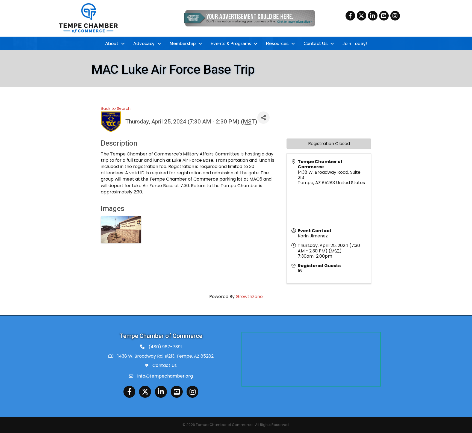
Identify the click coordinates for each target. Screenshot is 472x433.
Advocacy (144, 43)
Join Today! (355, 43)
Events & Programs (231, 43)
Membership (183, 43)
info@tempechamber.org (165, 376)
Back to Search (116, 108)
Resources (277, 43)
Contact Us (315, 43)
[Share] (263, 117)
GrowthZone (249, 296)
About (111, 43)
